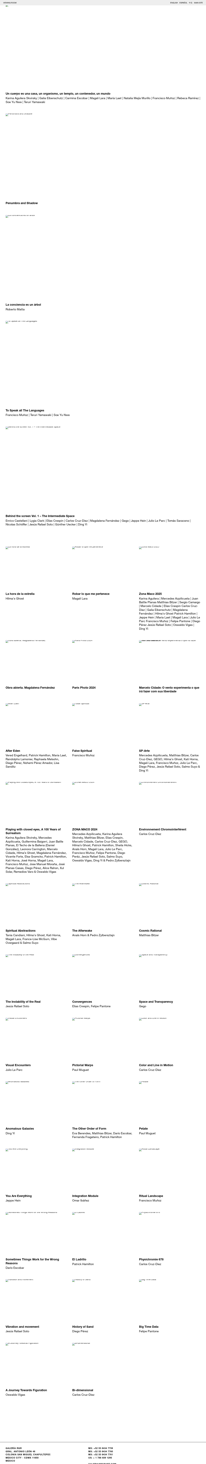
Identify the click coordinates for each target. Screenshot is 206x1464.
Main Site (198, 3)
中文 (190, 3)
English (174, 3)
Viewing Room (10, 3)
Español (183, 3)
